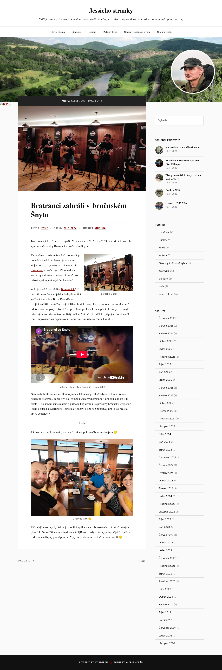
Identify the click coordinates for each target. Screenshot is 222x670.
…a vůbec (164, 232)
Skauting (77, 31)
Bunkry (92, 31)
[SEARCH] (199, 120)
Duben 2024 (166, 480)
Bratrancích (68, 289)
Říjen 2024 (165, 434)
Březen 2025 (166, 411)
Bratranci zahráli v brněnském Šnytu (79, 210)
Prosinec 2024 (167, 418)
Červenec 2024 (167, 457)
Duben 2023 (166, 542)
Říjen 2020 (165, 589)
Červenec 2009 (167, 628)
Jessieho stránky (111, 10)
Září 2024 (164, 442)
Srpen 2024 (165, 449)
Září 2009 (164, 620)
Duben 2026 (166, 341)
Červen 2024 (166, 465)
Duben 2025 (166, 403)
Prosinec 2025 (167, 357)
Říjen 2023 (165, 519)
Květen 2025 (166, 395)
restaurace (37, 270)
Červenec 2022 (167, 558)
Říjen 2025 (165, 364)
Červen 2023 (166, 535)
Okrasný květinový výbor (137, 31)
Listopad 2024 (167, 426)
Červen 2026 (166, 325)
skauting (163, 278)
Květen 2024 (166, 473)
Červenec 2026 (167, 318)
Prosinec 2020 (167, 581)
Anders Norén (134, 662)
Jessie (44, 228)
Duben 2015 (166, 596)
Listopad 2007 (167, 643)
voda (161, 286)
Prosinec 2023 (167, 504)
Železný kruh (110, 31)
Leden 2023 (165, 550)
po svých (164, 271)
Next (142, 561)
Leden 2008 (165, 635)
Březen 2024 (166, 488)
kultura (100, 228)
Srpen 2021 (165, 573)
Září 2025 (164, 372)
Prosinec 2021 (167, 566)
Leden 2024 (165, 496)
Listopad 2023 (167, 511)
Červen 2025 (166, 387)
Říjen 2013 (165, 612)
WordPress (101, 662)
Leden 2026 (165, 349)
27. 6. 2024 (70, 228)
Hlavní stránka (58, 31)
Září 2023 (164, 527)
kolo (161, 247)
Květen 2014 (166, 604)
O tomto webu (164, 31)
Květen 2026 (166, 333)
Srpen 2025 (165, 380)
